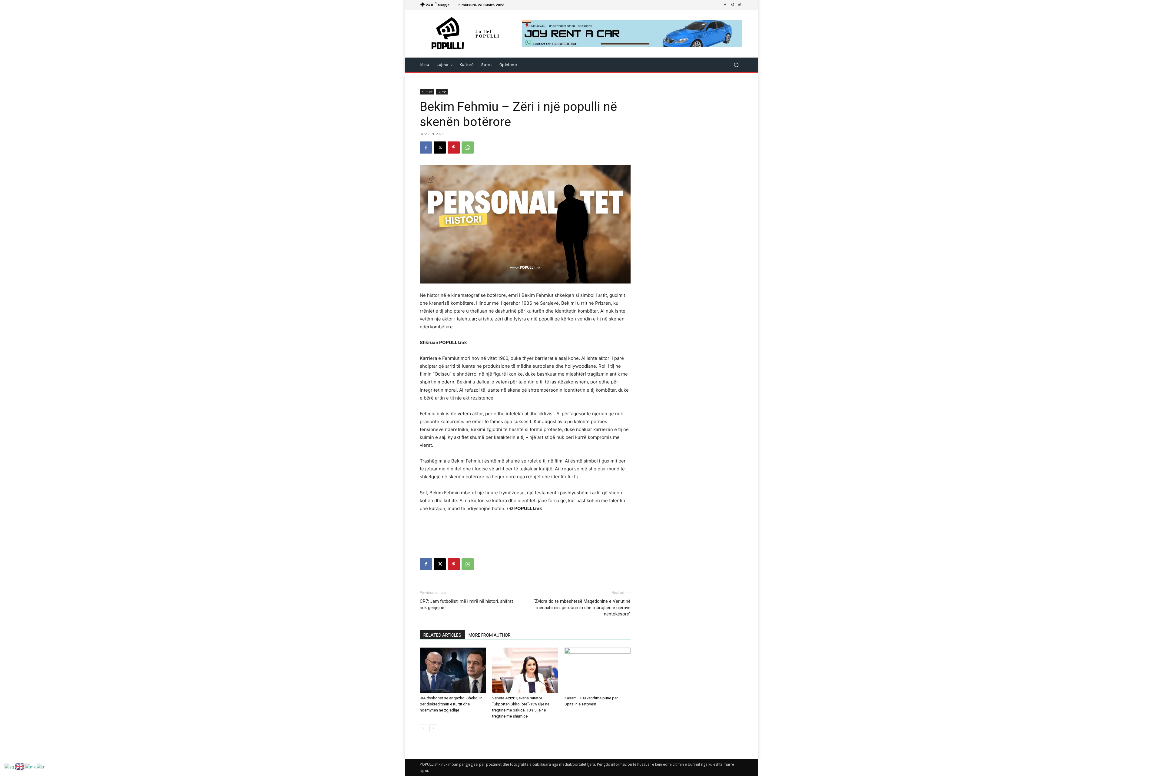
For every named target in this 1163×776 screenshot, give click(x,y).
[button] (736, 65)
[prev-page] (423, 728)
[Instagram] (732, 4)
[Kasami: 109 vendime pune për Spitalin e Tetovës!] (598, 670)
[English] (20, 766)
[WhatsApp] (468, 147)
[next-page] (433, 728)
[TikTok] (739, 4)
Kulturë (427, 92)
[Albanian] (10, 766)
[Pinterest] (454, 147)
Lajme (442, 92)
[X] (440, 147)
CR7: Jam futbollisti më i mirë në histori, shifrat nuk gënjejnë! (466, 604)
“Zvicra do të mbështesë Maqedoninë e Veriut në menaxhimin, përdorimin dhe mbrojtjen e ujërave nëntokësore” (582, 608)
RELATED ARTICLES (442, 635)
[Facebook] (725, 4)
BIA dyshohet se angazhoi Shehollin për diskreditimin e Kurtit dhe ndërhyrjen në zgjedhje (451, 704)
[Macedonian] (31, 766)
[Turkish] (41, 766)
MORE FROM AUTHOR (490, 635)
